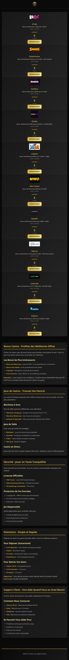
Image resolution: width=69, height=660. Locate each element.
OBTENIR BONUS (34, 42)
